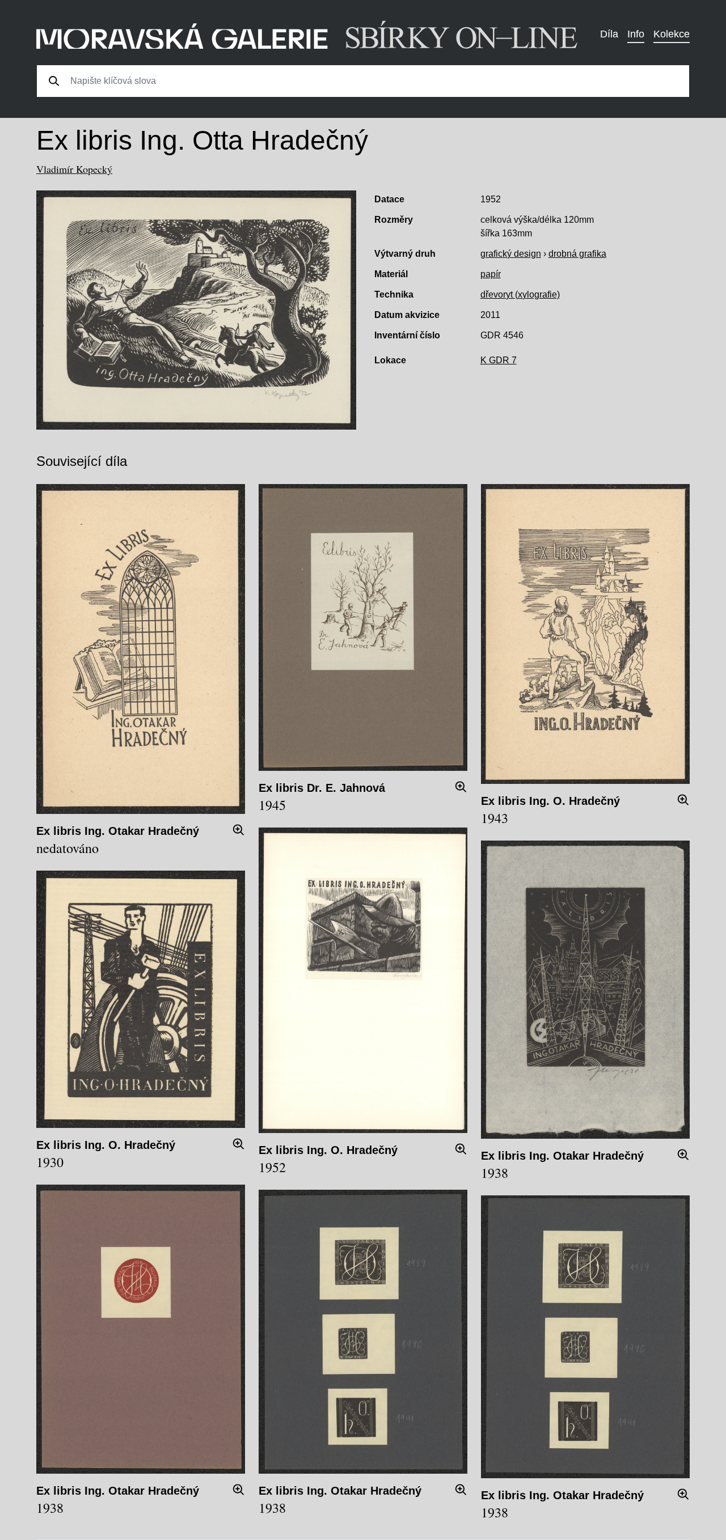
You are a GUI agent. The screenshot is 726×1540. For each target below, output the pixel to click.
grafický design (510, 253)
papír (490, 274)
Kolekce (671, 34)
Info (635, 34)
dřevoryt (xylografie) (520, 294)
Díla (609, 34)
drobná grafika (577, 253)
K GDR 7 (498, 360)
